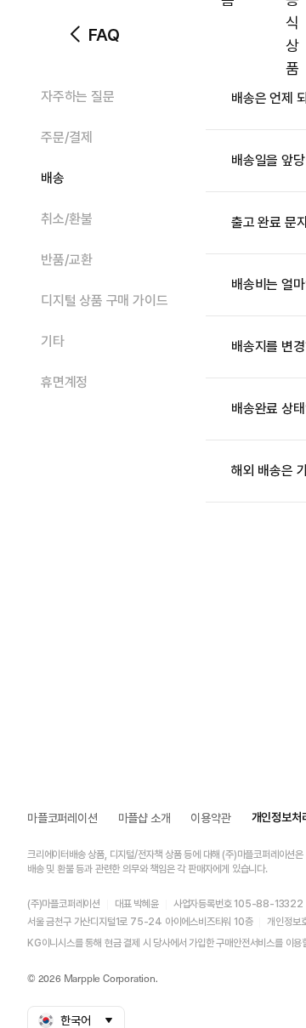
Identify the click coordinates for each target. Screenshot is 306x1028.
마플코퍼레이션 (62, 818)
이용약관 (210, 818)
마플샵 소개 (144, 818)
